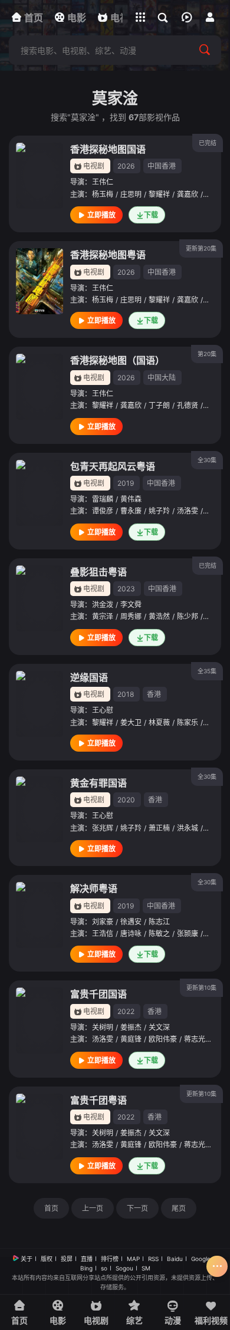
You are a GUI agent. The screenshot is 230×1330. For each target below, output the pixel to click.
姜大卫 (131, 722)
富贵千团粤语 (98, 1100)
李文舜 (131, 604)
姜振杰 (131, 1027)
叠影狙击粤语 (98, 572)
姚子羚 (159, 510)
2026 (125, 166)
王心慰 (102, 710)
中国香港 (161, 166)
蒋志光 (194, 1039)
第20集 (207, 353)
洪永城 (187, 828)
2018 (125, 694)
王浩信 (102, 933)
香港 (154, 694)
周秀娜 (131, 616)
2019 (125, 483)
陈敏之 (159, 933)
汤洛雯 (187, 510)
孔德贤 (187, 405)
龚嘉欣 (187, 194)
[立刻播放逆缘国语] (39, 704)
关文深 (159, 1027)
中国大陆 (161, 377)
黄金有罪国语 (98, 783)
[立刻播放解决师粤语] (39, 915)
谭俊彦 (102, 510)
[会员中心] (210, 17)
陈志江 (159, 921)
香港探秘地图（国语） (117, 360)
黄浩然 (159, 616)
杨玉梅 (102, 194)
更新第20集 (201, 248)
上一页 (92, 1208)
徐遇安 (131, 921)
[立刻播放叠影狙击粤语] (39, 598)
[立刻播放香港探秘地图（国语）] (39, 387)
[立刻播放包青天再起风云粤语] (39, 493)
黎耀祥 (159, 194)
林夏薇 (159, 722)
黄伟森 (131, 499)
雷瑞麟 (102, 499)
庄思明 (131, 194)
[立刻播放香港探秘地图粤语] (39, 281)
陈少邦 (187, 616)
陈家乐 (187, 722)
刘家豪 (102, 921)
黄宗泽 (102, 616)
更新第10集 (201, 987)
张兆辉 (102, 828)
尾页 (179, 1208)
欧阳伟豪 (163, 1039)
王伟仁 (102, 181)
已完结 (207, 142)
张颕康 (187, 933)
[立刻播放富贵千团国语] (39, 1020)
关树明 (102, 1027)
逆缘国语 (89, 677)
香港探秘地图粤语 (108, 255)
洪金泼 (102, 604)
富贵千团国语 (98, 994)
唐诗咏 (131, 933)
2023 (126, 588)
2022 (125, 1011)
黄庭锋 (131, 1039)
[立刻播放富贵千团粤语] (39, 1127)
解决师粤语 (93, 888)
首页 (51, 1208)
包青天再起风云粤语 (112, 466)
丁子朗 (159, 405)
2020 (126, 799)
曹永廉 (131, 510)
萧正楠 (159, 828)
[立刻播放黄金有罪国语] (39, 809)
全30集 (207, 459)
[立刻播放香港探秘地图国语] (39, 176)
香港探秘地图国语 (108, 149)
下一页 (137, 1208)
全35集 (207, 670)
